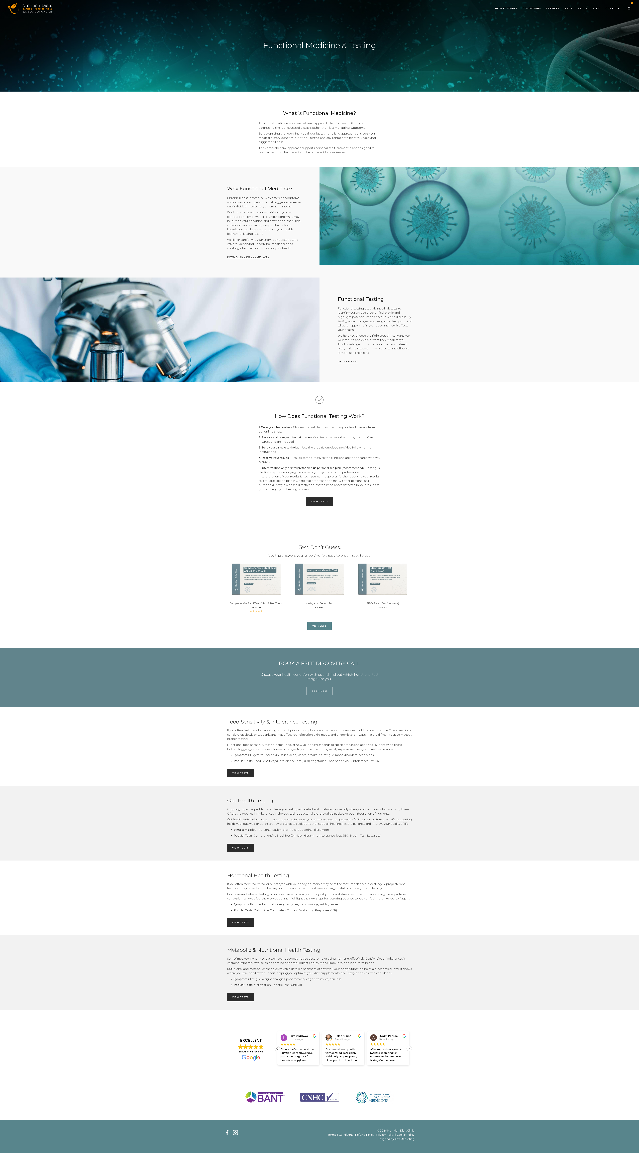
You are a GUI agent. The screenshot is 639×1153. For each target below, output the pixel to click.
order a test (348, 361)
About (582, 8)
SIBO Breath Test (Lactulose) (383, 603)
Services (553, 8)
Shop (568, 8)
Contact (613, 8)
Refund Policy (364, 1134)
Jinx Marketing (404, 1139)
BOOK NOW (319, 691)
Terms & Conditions (340, 1134)
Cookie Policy (405, 1134)
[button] (409, 1048)
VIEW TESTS (319, 501)
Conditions (532, 8)
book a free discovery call (248, 257)
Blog (597, 8)
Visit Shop (319, 626)
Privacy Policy (385, 1134)
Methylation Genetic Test (319, 603)
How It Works (506, 8)
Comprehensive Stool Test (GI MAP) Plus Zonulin (256, 603)
